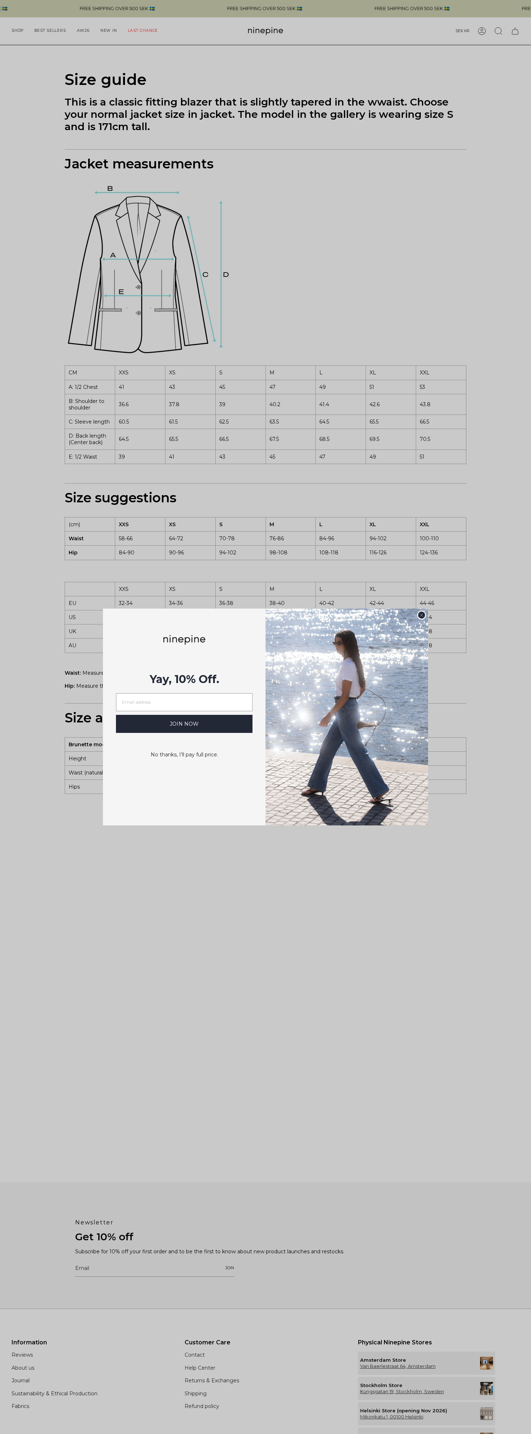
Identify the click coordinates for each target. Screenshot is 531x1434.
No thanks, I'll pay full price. (184, 754)
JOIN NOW (184, 724)
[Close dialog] (421, 615)
